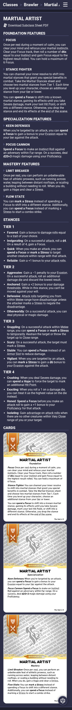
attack (50, 240)
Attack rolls (29, 296)
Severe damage (13, 104)
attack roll (13, 405)
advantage (34, 413)
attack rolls (58, 260)
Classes (10, 4)
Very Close (59, 416)
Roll (51, 149)
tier (28, 92)
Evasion (50, 134)
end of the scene (56, 111)
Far (32, 153)
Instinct (26, 55)
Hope (15, 189)
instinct (61, 48)
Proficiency (54, 156)
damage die (14, 280)
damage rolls (49, 232)
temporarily (17, 334)
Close (26, 337)
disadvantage (48, 299)
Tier (49, 84)
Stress (39, 189)
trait (15, 236)
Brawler (31, 4)
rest (18, 44)
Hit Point (49, 104)
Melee (19, 299)
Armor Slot (14, 354)
